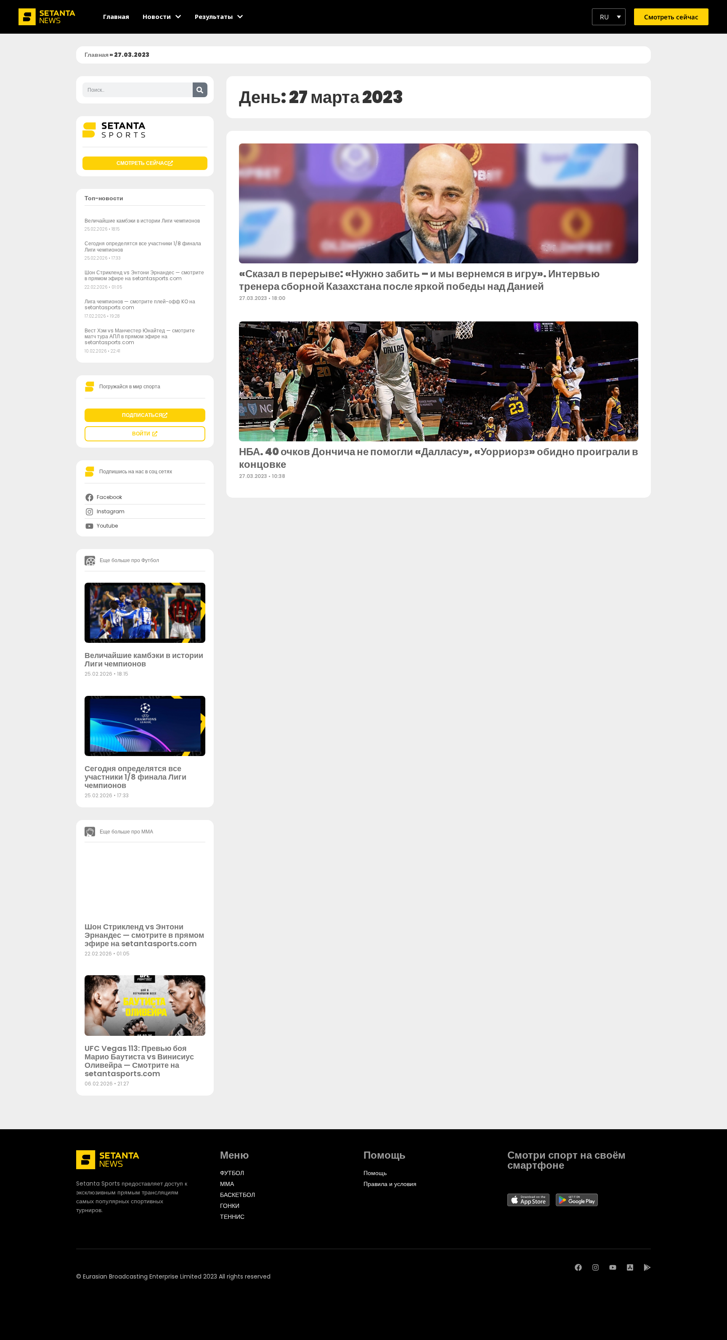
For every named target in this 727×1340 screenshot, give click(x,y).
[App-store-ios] (630, 1267)
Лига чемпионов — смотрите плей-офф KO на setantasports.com (140, 304)
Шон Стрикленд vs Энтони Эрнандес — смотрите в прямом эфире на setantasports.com (144, 275)
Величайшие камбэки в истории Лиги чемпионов (142, 220)
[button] (609, 16)
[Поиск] (200, 89)
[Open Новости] (178, 16)
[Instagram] (595, 1267)
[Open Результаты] (240, 16)
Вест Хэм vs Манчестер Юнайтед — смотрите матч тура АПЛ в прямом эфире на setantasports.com (140, 336)
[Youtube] (612, 1267)
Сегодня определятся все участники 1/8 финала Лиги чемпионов (143, 246)
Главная (97, 54)
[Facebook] (578, 1267)
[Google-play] (647, 1267)
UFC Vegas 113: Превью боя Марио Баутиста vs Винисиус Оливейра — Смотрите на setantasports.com (139, 1061)
